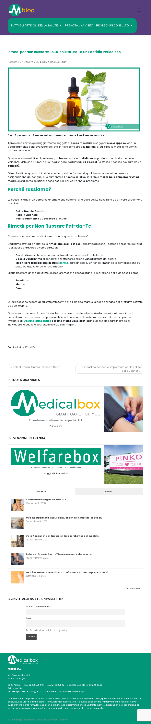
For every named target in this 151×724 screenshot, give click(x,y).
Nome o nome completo (38, 606)
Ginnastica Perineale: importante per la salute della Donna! (111, 368)
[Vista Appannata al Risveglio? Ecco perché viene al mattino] (17, 541)
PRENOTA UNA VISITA (79, 25)
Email (29, 618)
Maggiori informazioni (56, 473)
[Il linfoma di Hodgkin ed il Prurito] (17, 505)
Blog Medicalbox (25, 719)
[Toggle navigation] (139, 10)
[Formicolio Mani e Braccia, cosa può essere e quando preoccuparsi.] (17, 577)
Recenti (109, 491)
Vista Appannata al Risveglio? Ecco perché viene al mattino (62, 535)
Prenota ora (56, 426)
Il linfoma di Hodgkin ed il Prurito (46, 499)
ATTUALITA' (29, 347)
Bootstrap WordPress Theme (51, 719)
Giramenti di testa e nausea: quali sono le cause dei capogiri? (64, 517)
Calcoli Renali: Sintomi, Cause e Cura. (36, 367)
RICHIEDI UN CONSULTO (112, 25)
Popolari (41, 491)
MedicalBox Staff (55, 62)
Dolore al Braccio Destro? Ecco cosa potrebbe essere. (59, 554)
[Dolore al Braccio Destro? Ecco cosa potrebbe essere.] (17, 559)
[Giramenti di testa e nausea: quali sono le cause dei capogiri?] (17, 523)
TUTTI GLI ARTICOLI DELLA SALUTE (34, 25)
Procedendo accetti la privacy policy (48, 630)
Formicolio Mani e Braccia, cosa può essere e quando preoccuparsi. (67, 572)
